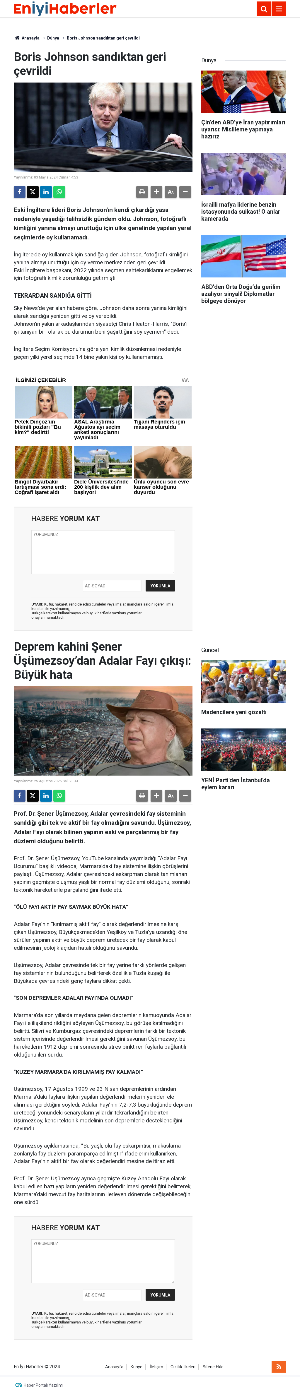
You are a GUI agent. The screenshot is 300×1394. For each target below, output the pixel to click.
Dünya (53, 38)
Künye (136, 1366)
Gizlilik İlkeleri (183, 1366)
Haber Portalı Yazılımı (43, 1385)
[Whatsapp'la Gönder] (59, 192)
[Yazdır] (142, 192)
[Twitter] (33, 192)
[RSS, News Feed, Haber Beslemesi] (279, 1367)
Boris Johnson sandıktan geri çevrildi (103, 38)
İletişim (156, 1366)
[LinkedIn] (46, 192)
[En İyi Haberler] (65, 8)
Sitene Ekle (213, 1366)
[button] (156, 192)
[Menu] (279, 9)
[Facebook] (19, 192)
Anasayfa (30, 38)
